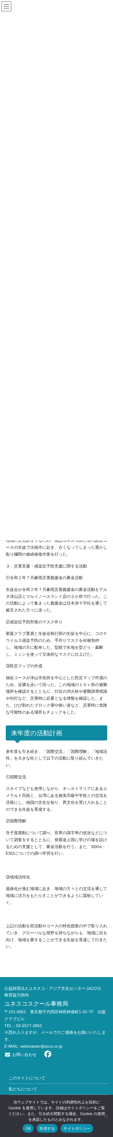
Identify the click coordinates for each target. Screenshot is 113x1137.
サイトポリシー (76, 1128)
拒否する (47, 1128)
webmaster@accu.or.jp (41, 1046)
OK (28, 1128)
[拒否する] (106, 1116)
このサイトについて (27, 1078)
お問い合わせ (24, 1054)
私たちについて (23, 1089)
